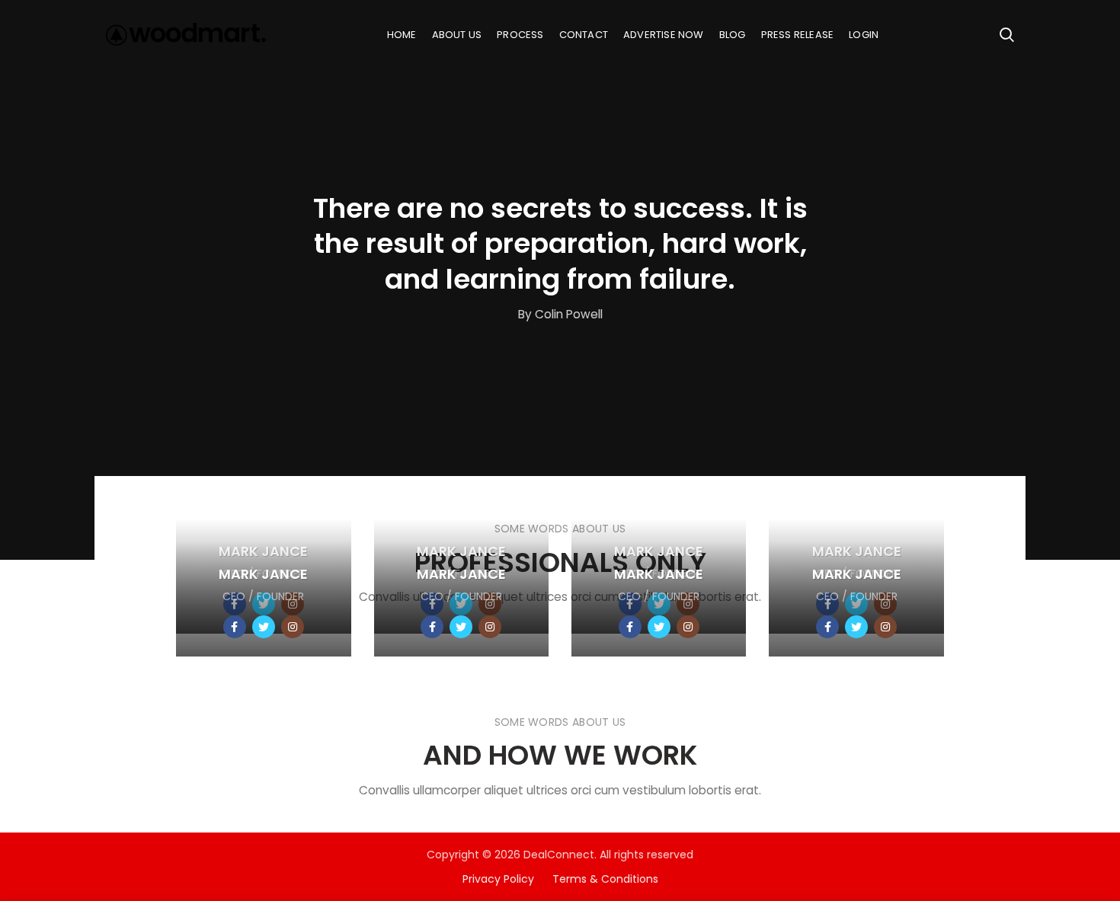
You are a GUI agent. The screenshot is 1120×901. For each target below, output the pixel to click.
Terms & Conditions (605, 879)
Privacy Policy (507, 879)
